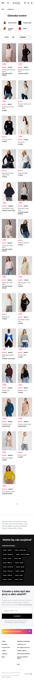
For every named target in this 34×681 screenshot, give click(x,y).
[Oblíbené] (25, 3)
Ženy (2, 9)
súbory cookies (6, 677)
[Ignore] (17, 623)
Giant (30, 673)
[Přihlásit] (28, 3)
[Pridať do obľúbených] (13, 45)
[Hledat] (8, 3)
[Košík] (31, 3)
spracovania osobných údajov (15, 622)
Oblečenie (11, 9)
